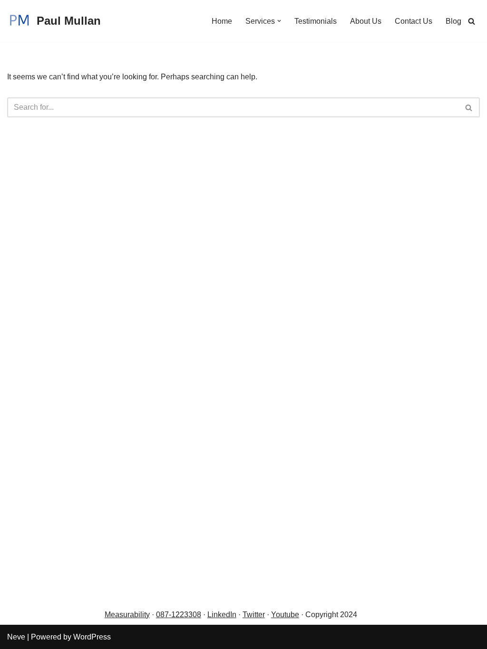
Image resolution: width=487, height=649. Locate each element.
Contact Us (413, 21)
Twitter (254, 615)
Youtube (285, 615)
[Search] (471, 21)
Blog (453, 21)
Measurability (127, 615)
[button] (279, 21)
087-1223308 (178, 615)
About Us (365, 21)
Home (222, 21)
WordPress (92, 637)
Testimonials (315, 21)
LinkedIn (221, 615)
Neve (16, 637)
